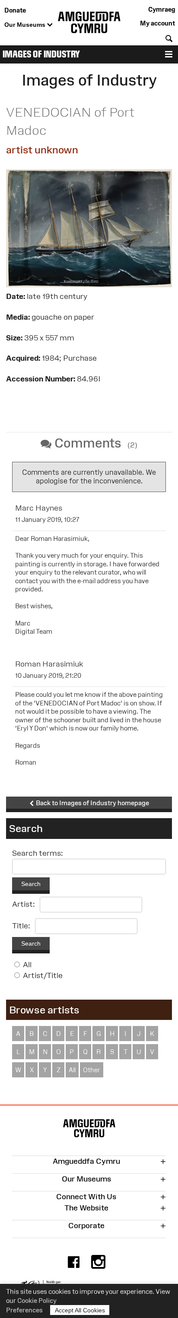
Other (91, 1069)
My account (157, 23)
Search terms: (37, 853)
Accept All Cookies (80, 1310)
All (27, 964)
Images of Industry (41, 54)
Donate (15, 10)
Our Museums (25, 24)
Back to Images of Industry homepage (92, 803)
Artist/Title (43, 975)
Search (31, 883)
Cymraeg (161, 9)
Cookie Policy (37, 1300)
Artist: (23, 904)
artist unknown (42, 150)
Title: (21, 925)
